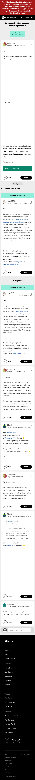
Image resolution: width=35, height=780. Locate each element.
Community (10, 17)
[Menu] (31, 17)
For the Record (10, 658)
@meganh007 (9, 438)
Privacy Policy (8, 760)
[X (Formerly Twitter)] (13, 740)
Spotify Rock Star (15, 256)
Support (7, 694)
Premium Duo (9, 720)
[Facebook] (19, 740)
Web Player (9, 698)
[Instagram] (7, 740)
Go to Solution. (15, 168)
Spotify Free (9, 732)
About (7, 650)
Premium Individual (11, 716)
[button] (31, 44)
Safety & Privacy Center (10, 757)
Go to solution (18, 35)
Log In (27, 18)
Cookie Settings (9, 763)
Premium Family (10, 724)
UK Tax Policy (8, 773)
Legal (6, 754)
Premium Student (11, 728)
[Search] (22, 18)
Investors (8, 680)
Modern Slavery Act (9, 770)
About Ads (7, 767)
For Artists (8, 668)
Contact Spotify (10, 706)
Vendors (7, 684)
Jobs (6, 654)
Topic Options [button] (17, 184)
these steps (22, 11)
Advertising (9, 676)
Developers (9, 672)
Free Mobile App (10, 702)
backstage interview (19, 262)
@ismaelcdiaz (11, 432)
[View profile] (5, 44)
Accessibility (15, 767)
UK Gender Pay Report (10, 776)
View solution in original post (12, 264)
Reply (26, 178)
